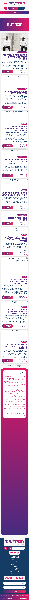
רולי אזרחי (15, 413)
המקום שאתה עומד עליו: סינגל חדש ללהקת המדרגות (14, 57)
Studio (8, 598)
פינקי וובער (8, 411)
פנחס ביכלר (22, 413)
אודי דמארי (19, 382)
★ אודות (9, 595)
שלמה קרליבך (22, 415)
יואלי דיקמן (13, 399)
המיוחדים (16, 566)
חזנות (17, 563)
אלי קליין (20, 390)
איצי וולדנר (10, 385)
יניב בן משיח (12, 401)
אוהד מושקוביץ (12, 382)
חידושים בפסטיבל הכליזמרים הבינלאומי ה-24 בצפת (16, 129)
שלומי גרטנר (10, 413)
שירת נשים (16, 556)
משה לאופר (12, 409)
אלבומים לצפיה (14, 571)
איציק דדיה (19, 388)
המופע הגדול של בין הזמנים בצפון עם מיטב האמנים (15, 346)
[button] (5, 3)
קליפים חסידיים (21, 215)
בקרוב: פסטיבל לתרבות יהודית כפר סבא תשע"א (14, 194)
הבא (9, 366)
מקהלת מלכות (10, 406)
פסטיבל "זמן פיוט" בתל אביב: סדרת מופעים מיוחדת (15, 239)
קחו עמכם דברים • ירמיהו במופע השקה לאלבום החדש (17, 312)
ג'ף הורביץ (6, 391)
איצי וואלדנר (17, 385)
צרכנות (17, 561)
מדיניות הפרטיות (24, 595)
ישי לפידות (16, 404)
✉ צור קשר (4, 595)
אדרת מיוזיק (19, 379)
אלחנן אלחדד (11, 388)
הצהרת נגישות (15, 595)
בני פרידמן (12, 391)
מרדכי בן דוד (21, 409)
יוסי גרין (19, 402)
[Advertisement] (14, 476)
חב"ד (11, 396)
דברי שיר (12, 393)
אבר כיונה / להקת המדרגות (17, 219)
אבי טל (22, 377)
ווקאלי (17, 396)
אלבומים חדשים (14, 573)
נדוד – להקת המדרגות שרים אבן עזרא (15, 92)
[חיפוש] (13, 8)
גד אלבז (22, 393)
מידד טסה (18, 406)
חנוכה (18, 399)
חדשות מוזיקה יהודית (13, 565)
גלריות (24, 276)
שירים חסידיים (22, 52)
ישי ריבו (10, 404)
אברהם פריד (14, 377)
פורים (12, 411)
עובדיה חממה (17, 411)
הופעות (24, 124)
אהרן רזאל (11, 379)
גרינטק (17, 393)
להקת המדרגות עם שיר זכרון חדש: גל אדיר (15, 160)
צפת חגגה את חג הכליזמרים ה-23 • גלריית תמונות (18, 281)
